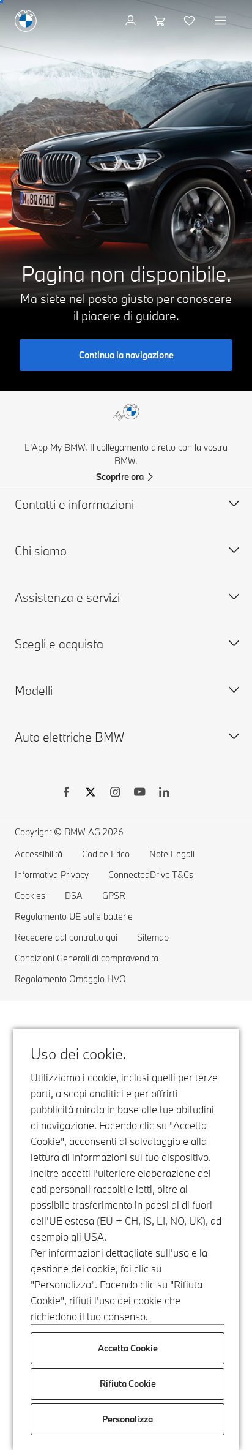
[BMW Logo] (26, 21)
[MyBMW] (132, 21)
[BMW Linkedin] (163, 793)
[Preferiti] (191, 21)
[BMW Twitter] (90, 793)
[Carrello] (161, 21)
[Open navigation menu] (221, 21)
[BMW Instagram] (115, 793)
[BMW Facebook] (66, 793)
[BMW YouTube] (139, 793)
